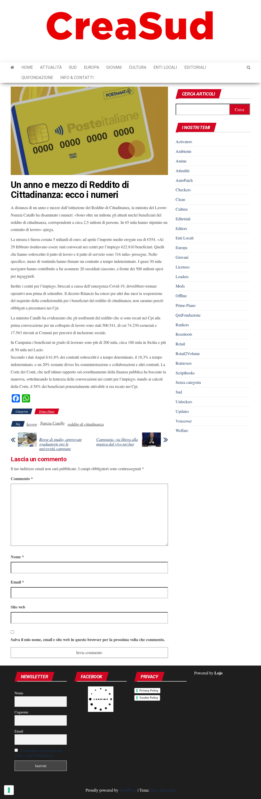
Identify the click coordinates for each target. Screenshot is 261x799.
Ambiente (183, 151)
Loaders (182, 276)
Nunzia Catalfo (52, 423)
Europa (91, 67)
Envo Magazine (163, 790)
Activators (184, 141)
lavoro (32, 424)
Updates (182, 411)
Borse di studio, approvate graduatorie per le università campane (60, 444)
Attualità (51, 67)
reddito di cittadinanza (86, 424)
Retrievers (184, 363)
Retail (180, 343)
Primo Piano (47, 411)
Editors (181, 228)
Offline (181, 295)
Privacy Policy (148, 690)
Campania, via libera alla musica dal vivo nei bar (117, 441)
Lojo (218, 673)
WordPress (128, 790)
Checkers (183, 189)
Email (17, 582)
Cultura (137, 67)
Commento (22, 478)
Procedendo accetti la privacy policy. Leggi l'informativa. (39, 753)
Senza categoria (188, 382)
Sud (73, 67)
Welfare (182, 430)
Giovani (114, 67)
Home (27, 67)
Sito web (18, 607)
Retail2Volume (188, 353)
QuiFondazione (37, 77)
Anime (181, 161)
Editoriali (195, 67)
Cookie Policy (148, 697)
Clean (180, 199)
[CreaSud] (12, 67)
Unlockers (184, 401)
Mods (180, 286)
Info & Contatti (77, 77)
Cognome (21, 712)
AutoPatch (184, 180)
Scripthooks (185, 372)
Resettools (184, 334)
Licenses (183, 266)
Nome (17, 557)
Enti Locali (165, 67)
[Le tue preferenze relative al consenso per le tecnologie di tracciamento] (9, 790)
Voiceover (184, 421)
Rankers (182, 324)
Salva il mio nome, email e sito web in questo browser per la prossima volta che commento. (88, 639)
